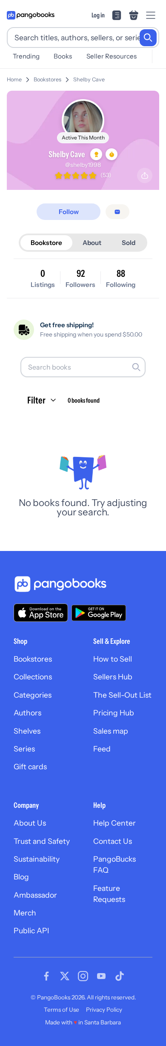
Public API (31, 930)
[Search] (148, 37)
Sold (128, 243)
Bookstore (46, 243)
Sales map (110, 730)
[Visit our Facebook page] (46, 976)
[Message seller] (117, 211)
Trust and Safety (42, 841)
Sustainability (37, 858)
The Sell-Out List (122, 694)
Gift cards (30, 766)
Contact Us (112, 841)
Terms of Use (61, 1009)
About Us (30, 822)
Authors (27, 712)
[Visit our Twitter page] (65, 976)
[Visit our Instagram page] (83, 976)
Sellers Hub (112, 676)
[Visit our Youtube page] (101, 976)
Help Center (114, 822)
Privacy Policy (104, 1009)
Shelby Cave (89, 79)
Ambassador (35, 894)
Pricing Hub (113, 712)
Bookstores (47, 79)
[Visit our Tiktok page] (119, 976)
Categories (33, 694)
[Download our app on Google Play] (99, 613)
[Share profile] (144, 175)
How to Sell (112, 658)
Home (14, 79)
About (92, 243)
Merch (25, 912)
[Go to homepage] (30, 15)
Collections (33, 676)
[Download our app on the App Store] (41, 613)
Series (24, 748)
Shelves (27, 730)
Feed (102, 748)
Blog (21, 876)
